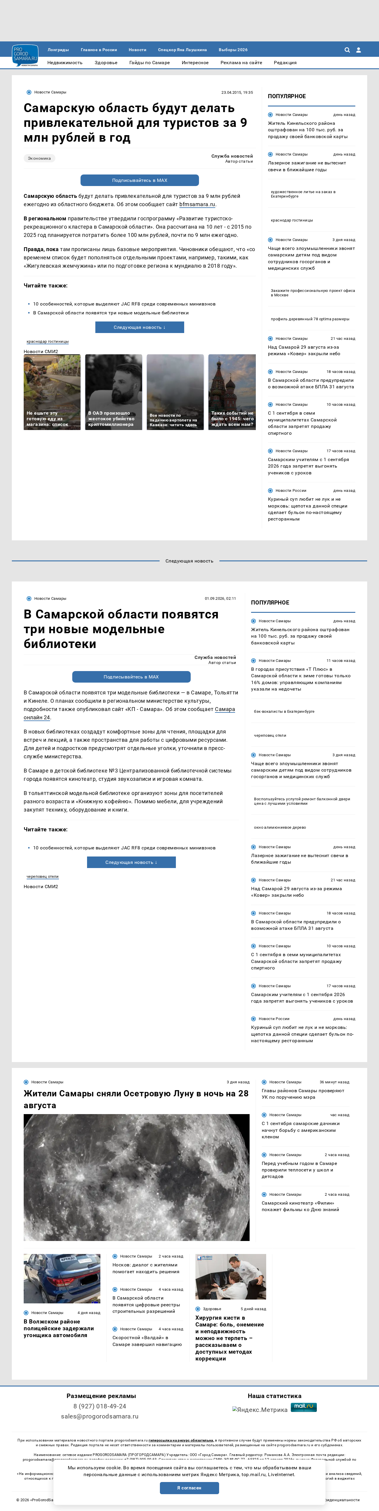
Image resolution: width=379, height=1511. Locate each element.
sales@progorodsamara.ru (100, 1416)
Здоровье (212, 1309)
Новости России (291, 490)
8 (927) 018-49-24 (99, 1406)
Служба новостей (232, 156)
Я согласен (189, 1488)
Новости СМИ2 (41, 351)
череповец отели (43, 876)
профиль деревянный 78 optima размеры (310, 319)
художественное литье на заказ (301, 192)
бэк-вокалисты (268, 711)
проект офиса (342, 290)
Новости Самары (50, 92)
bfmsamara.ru (197, 204)
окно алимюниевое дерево (280, 827)
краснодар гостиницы (48, 341)
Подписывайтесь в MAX (140, 180)
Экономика (39, 158)
